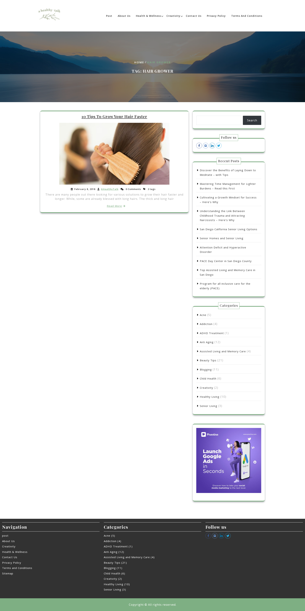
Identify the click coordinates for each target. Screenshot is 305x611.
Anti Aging (207, 342)
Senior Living (208, 406)
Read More (114, 206)
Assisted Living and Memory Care (223, 351)
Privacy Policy (216, 15)
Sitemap (7, 573)
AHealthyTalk (109, 189)
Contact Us (193, 15)
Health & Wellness (148, 15)
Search (252, 120)
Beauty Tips (208, 360)
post (109, 15)
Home (139, 62)
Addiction (206, 324)
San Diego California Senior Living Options (228, 229)
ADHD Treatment (212, 333)
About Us (124, 15)
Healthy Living (209, 396)
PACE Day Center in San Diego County (226, 261)
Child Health (208, 378)
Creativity (173, 15)
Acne (203, 315)
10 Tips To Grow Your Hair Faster (114, 116)
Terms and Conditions (246, 15)
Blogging (206, 369)
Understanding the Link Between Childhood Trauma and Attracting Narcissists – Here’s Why (222, 215)
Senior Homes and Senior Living (221, 238)
